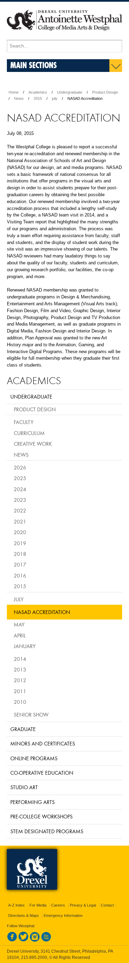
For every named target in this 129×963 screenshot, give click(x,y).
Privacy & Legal (83, 905)
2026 (20, 467)
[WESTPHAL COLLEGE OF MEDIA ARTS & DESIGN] (64, 37)
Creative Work (33, 443)
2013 (20, 669)
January (24, 646)
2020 (20, 532)
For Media (38, 905)
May (19, 624)
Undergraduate (69, 92)
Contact (107, 905)
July (18, 599)
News (19, 98)
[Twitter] (23, 940)
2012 (20, 680)
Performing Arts (32, 801)
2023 (20, 499)
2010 (20, 701)
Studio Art (24, 787)
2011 (20, 691)
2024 (20, 489)
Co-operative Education (41, 772)
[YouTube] (46, 940)
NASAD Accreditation (42, 612)
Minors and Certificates (42, 743)
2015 (38, 98)
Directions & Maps (23, 915)
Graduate (23, 729)
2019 (20, 543)
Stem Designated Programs (46, 831)
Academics (38, 92)
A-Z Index (16, 905)
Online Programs (33, 758)
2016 (20, 575)
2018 (20, 553)
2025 (20, 478)
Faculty (23, 422)
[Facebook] (12, 940)
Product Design (105, 92)
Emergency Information (63, 915)
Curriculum (29, 433)
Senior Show (31, 714)
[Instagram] (35, 940)
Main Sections (33, 65)
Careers (58, 905)
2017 (20, 564)
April (20, 635)
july (54, 98)
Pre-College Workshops (41, 816)
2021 (20, 521)
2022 (20, 510)
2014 (20, 658)
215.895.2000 (34, 957)
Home (14, 92)
